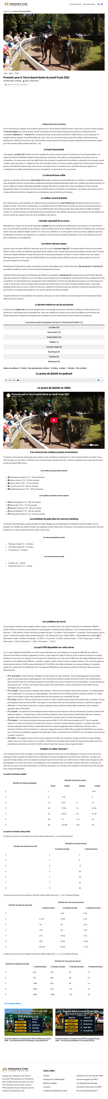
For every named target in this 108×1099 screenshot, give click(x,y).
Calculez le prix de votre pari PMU (89, 1076)
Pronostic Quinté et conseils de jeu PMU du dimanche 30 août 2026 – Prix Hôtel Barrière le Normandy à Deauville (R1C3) (28, 1039)
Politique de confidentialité (53, 1079)
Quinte (11, 73)
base (5, 73)
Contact (46, 1076)
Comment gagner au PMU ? (87, 1079)
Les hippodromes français (86, 1083)
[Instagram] (102, 4)
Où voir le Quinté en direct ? (87, 1091)
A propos (47, 1087)
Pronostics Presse (89, 4)
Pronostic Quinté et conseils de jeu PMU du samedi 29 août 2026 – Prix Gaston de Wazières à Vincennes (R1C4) (77, 1039)
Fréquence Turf (7, 11)
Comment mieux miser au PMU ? (89, 1087)
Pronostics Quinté (75, 4)
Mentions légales (50, 1083)
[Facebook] (99, 4)
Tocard (16, 73)
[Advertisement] (54, 105)
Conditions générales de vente (55, 1091)
